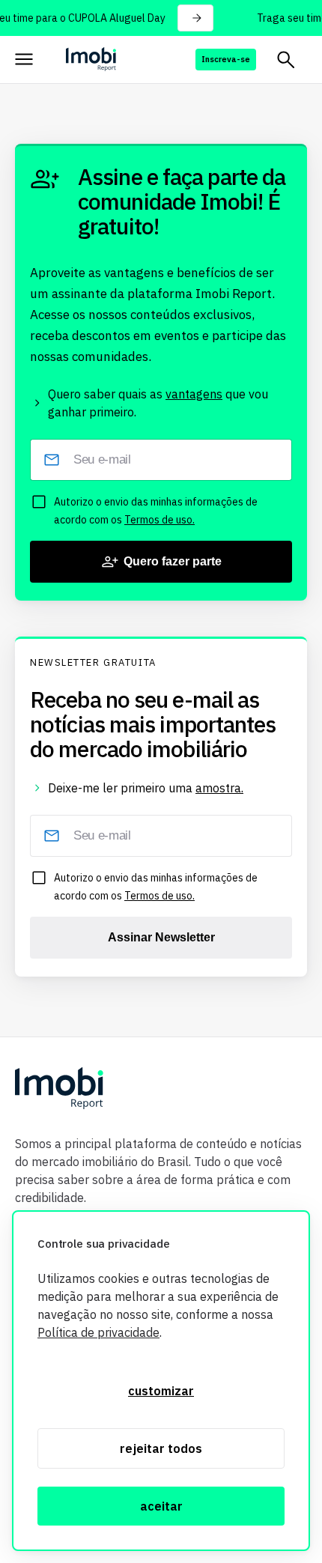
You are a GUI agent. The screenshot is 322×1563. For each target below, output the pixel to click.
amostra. (219, 787)
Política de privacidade (98, 1332)
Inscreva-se (225, 59)
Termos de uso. (159, 519)
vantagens (193, 393)
